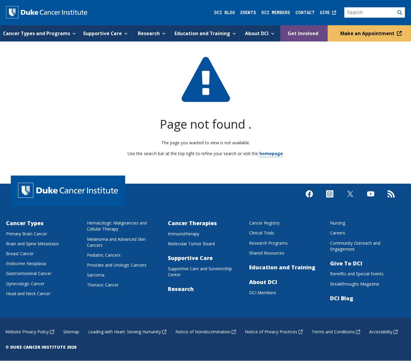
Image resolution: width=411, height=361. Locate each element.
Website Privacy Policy (27, 332)
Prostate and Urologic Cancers (117, 265)
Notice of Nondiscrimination (202, 332)
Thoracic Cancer (103, 285)
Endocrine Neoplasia (26, 263)
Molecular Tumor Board (191, 243)
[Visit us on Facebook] (309, 199)
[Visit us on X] (350, 199)
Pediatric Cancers (104, 255)
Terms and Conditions (333, 332)
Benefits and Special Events (357, 274)
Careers (337, 233)
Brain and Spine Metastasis (32, 243)
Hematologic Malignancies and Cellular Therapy (117, 226)
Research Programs (268, 243)
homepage (271, 153)
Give (326, 12)
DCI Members (275, 12)
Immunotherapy (183, 234)
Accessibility (380, 332)
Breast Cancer (20, 253)
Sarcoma (95, 275)
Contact (305, 12)
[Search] (374, 12)
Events (248, 12)
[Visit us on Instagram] (329, 199)
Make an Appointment (368, 33)
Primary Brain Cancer (26, 234)
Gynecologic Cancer (25, 283)
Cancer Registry (264, 223)
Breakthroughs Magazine (354, 284)
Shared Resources (266, 253)
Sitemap (71, 332)
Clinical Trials (261, 233)
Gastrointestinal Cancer (28, 273)
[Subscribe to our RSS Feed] (391, 199)
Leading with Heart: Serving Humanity (124, 332)
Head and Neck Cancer (28, 293)
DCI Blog (224, 12)
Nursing (337, 223)
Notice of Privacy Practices (271, 332)
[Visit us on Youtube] (370, 199)
